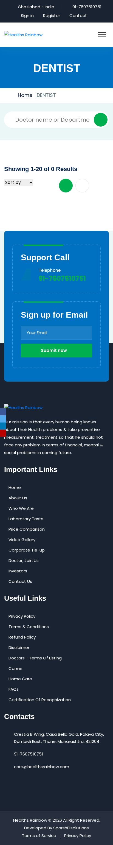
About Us (18, 498)
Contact (78, 15)
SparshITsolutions (71, 828)
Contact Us (20, 581)
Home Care (20, 679)
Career (16, 668)
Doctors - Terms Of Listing (35, 658)
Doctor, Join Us (24, 560)
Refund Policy (22, 637)
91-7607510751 (86, 7)
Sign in (27, 15)
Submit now (54, 350)
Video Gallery (22, 539)
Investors (18, 571)
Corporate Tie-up (27, 550)
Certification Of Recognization (40, 700)
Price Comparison (27, 529)
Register (51, 15)
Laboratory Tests (26, 519)
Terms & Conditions (29, 626)
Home (25, 95)
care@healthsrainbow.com (41, 767)
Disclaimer (19, 647)
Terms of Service (39, 835)
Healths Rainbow (30, 820)
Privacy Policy (22, 616)
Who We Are (21, 508)
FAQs (14, 689)
